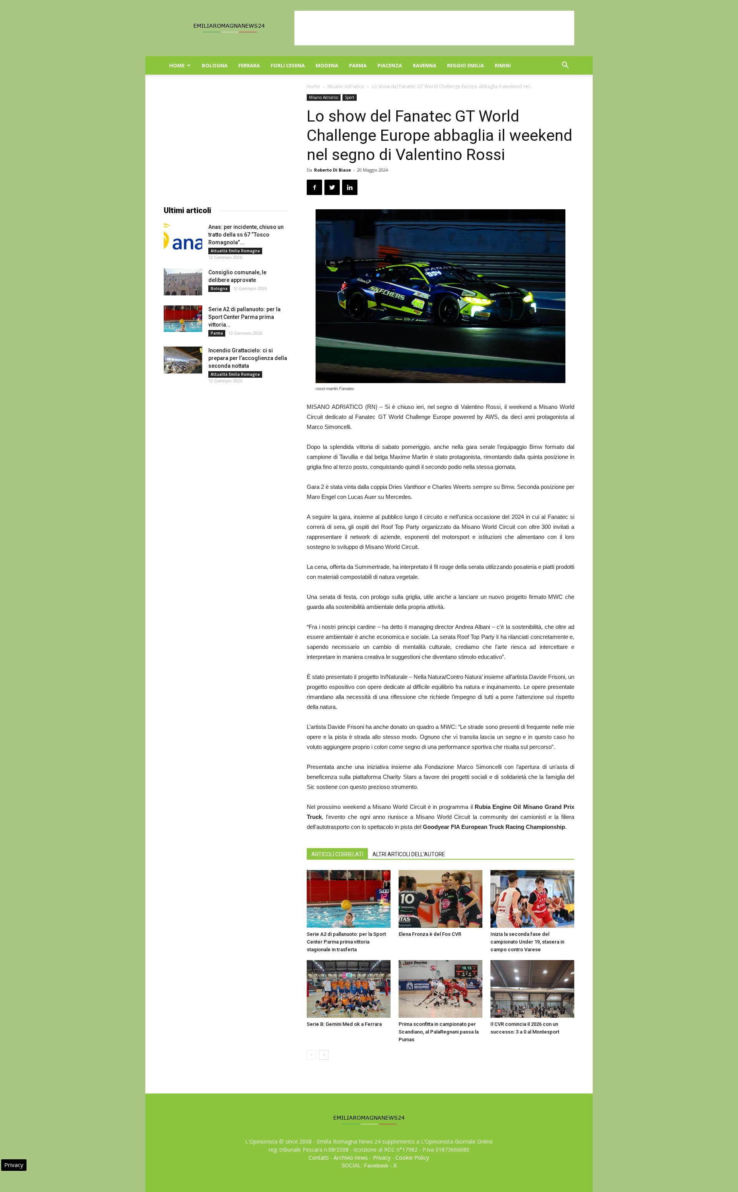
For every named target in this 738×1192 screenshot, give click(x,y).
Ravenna (424, 65)
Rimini (503, 65)
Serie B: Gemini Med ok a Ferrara (344, 1024)
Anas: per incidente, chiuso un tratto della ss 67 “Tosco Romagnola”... (246, 234)
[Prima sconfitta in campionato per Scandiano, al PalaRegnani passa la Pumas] (440, 989)
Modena (327, 65)
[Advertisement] (434, 28)
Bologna (215, 65)
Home (176, 65)
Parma (358, 65)
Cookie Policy (412, 1157)
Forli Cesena (288, 65)
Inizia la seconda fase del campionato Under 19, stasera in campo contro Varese (527, 941)
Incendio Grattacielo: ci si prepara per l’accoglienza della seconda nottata (247, 358)
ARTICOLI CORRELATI (337, 854)
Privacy (382, 1157)
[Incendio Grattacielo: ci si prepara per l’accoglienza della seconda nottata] (183, 360)
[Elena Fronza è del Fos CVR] (440, 899)
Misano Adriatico (345, 86)
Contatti (319, 1157)
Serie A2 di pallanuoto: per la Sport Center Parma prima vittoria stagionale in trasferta (346, 941)
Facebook (376, 1165)
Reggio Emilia (465, 65)
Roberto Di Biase (332, 170)
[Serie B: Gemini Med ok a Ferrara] (349, 989)
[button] (565, 66)
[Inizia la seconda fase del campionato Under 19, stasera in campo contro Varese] (532, 899)
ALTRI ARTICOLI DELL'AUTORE (408, 854)
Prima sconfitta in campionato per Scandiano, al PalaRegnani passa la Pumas (439, 1031)
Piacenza (389, 65)
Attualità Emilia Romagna (235, 250)
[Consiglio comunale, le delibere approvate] (183, 281)
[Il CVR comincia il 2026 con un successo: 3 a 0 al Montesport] (532, 989)
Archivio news (351, 1157)
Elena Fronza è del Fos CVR (430, 934)
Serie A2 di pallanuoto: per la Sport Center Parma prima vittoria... (244, 317)
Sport (349, 97)
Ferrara (249, 65)
